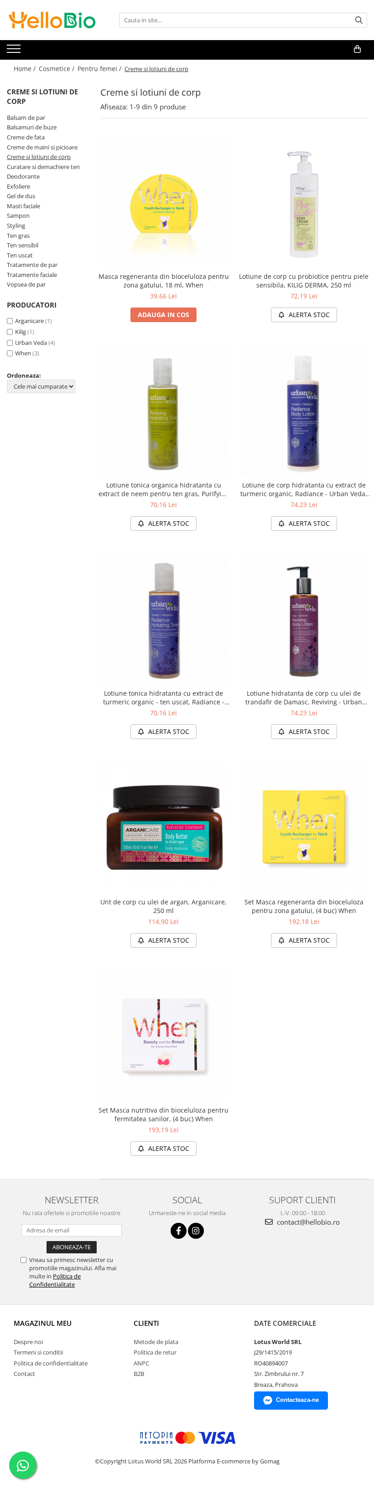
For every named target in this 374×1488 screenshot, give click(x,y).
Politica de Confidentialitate (55, 1280)
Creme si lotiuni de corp (39, 157)
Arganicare (29, 321)
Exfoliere (18, 186)
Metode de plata (156, 1342)
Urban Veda (31, 343)
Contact (24, 1374)
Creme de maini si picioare (42, 147)
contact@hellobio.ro (307, 1221)
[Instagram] (196, 1231)
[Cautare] (359, 20)
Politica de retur (155, 1352)
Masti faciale (23, 206)
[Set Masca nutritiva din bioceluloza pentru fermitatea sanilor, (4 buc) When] (163, 1036)
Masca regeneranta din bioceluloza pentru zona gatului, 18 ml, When (164, 280)
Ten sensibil (22, 245)
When (23, 353)
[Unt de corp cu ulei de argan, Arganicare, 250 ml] (163, 827)
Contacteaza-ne (297, 1399)
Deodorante (23, 176)
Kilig (20, 332)
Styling (16, 225)
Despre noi (28, 1342)
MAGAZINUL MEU (43, 1323)
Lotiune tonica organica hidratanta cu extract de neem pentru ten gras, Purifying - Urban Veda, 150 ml (164, 489)
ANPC (141, 1363)
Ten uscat (20, 255)
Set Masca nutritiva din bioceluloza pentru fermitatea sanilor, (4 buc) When (164, 1114)
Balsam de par (26, 117)
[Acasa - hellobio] (52, 20)
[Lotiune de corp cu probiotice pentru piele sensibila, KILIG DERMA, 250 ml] (304, 202)
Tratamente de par (32, 265)
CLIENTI (146, 1323)
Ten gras (18, 235)
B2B (139, 1374)
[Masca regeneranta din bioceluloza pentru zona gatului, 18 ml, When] (163, 202)
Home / (25, 68)
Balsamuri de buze (32, 127)
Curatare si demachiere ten (43, 167)
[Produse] (15, 51)
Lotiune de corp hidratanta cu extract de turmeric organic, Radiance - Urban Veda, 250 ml (303, 489)
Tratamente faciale (32, 275)
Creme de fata (26, 137)
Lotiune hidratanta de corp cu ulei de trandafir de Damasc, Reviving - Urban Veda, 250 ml (303, 697)
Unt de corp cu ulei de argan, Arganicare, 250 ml (163, 906)
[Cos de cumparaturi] (357, 49)
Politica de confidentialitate (51, 1363)
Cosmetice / (57, 68)
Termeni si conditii (38, 1352)
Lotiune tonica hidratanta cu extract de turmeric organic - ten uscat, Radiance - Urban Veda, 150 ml (163, 697)
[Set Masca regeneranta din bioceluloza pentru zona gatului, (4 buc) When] (304, 827)
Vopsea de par (26, 284)
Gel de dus (21, 196)
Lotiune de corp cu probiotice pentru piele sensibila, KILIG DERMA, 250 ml (304, 280)
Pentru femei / (100, 68)
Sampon (18, 215)
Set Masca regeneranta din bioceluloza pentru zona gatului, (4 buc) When (304, 906)
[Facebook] (179, 1231)
